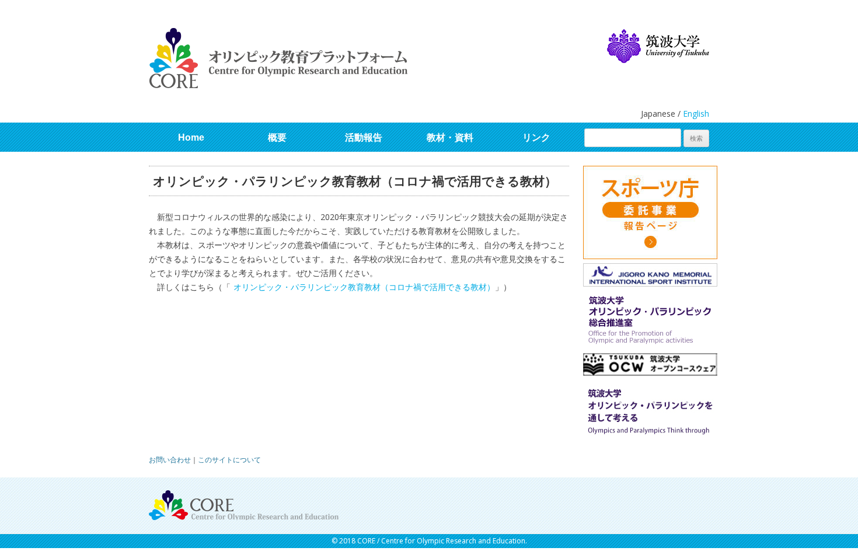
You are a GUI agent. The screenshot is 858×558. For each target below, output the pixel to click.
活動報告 (363, 137)
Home (191, 137)
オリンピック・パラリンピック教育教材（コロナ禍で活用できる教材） (364, 286)
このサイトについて (229, 460)
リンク (536, 137)
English (696, 113)
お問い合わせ (170, 460)
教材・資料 (450, 137)
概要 (277, 137)
